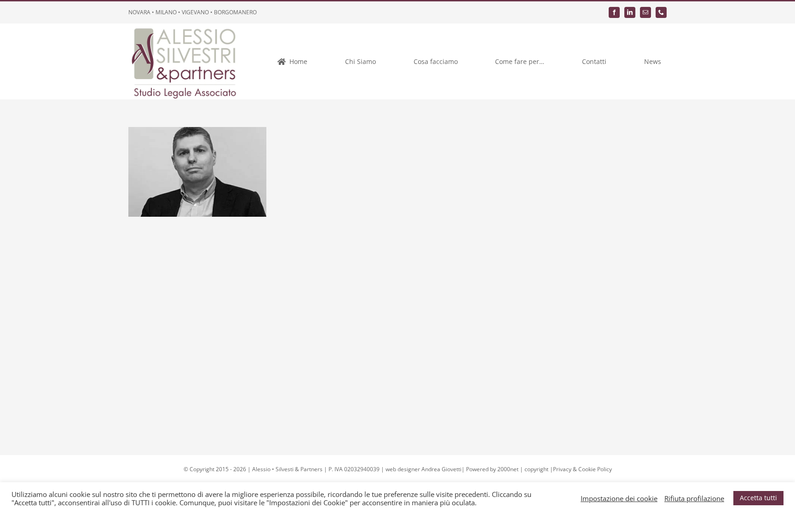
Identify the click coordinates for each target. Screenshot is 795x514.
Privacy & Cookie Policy (582, 469)
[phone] (661, 12)
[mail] (645, 12)
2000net (507, 469)
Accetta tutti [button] (758, 497)
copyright (536, 469)
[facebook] (614, 12)
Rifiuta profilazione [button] (694, 498)
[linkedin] (629, 12)
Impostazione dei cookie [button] (619, 498)
